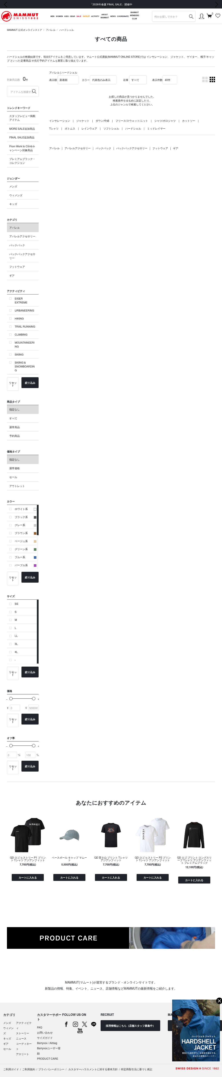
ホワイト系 (21, 509)
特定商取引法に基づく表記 (136, 1069)
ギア (12, 275)
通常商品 (14, 427)
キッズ (13, 204)
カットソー (188, 120)
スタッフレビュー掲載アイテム (22, 117)
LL (16, 636)
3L (16, 644)
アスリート (22, 1054)
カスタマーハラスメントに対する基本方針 (93, 1069)
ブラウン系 (21, 533)
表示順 (53, 80)
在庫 (125, 80)
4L (16, 652)
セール (13, 477)
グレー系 (20, 525)
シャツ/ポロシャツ (165, 120)
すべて (13, 418)
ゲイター (192, 56)
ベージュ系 (21, 541)
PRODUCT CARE (47, 1058)
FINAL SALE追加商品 (21, 137)
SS (16, 603)
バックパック (17, 245)
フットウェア (17, 266)
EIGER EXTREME (21, 300)
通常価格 (14, 468)
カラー (86, 80)
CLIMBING (21, 334)
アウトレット (17, 486)
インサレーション (157, 56)
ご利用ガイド (11, 1069)
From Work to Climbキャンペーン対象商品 (22, 148)
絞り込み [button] (30, 383)
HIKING (19, 318)
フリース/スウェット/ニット (132, 120)
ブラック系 (21, 517)
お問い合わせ (45, 1032)
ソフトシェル (111, 128)
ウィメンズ (15, 195)
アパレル (51, 29)
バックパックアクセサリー (22, 256)
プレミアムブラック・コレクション (22, 160)
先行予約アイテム (44, 60)
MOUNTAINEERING (24, 344)
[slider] (11, 698)
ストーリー (22, 1033)
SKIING (19, 354)
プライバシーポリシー (51, 1069)
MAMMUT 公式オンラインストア (24, 29)
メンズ (13, 186)
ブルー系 (20, 557)
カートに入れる (28, 877)
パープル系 (21, 565)
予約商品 (14, 436)
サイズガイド (45, 1037)
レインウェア (89, 128)
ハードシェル (66, 29)
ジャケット (177, 56)
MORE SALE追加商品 (22, 128)
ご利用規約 (28, 1069)
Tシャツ (54, 128)
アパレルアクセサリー (22, 236)
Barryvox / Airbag (47, 1043)
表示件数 (157, 80)
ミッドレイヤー (156, 128)
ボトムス (70, 128)
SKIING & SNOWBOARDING (25, 366)
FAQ (39, 1027)
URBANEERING (24, 310)
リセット (13, 384)
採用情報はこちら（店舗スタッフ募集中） (130, 1026)
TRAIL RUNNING (25, 326)
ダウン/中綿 (102, 120)
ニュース (21, 1038)
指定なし (14, 409)
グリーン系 (21, 549)
